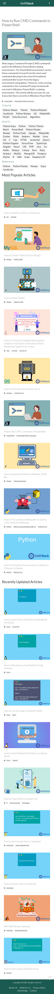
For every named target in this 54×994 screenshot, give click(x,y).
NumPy (9, 973)
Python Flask (19, 133)
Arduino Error (19, 393)
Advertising (22, 990)
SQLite (6, 157)
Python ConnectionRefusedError (25, 527)
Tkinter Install (18, 302)
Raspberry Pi (38, 157)
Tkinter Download (20, 481)
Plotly (16, 136)
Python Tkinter (36, 126)
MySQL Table (18, 259)
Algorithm (35, 116)
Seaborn (26, 136)
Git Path (13, 217)
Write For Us (25, 987)
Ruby (42, 150)
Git (35, 113)
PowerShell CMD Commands (24, 101)
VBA (19, 157)
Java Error (23, 351)
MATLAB (9, 931)
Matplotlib (45, 113)
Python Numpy (23, 113)
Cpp (15, 139)
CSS (24, 146)
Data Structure (19, 116)
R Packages (26, 803)
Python (22, 126)
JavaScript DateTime (22, 845)
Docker (6, 136)
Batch (6, 129)
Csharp (25, 150)
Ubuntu (15, 760)
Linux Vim (16, 627)
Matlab (36, 136)
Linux (45, 136)
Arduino (7, 153)
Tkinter (24, 110)
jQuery (46, 139)
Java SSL (14, 351)
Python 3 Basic (10, 110)
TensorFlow (27, 143)
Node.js (15, 150)
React (17, 146)
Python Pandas (33, 129)
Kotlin (6, 150)
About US (13, 987)
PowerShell (8, 101)
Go (45, 146)
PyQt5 (6, 116)
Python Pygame (10, 143)
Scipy (43, 166)
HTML (23, 139)
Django (32, 133)
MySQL (17, 153)
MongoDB (29, 153)
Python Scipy (9, 126)
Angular (7, 146)
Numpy (6, 133)
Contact (33, 990)
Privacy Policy (39, 987)
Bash (14, 715)
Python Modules (39, 110)
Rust (34, 150)
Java (39, 146)
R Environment (15, 803)
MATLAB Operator (21, 931)
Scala (27, 157)
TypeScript (41, 143)
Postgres (41, 153)
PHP (31, 146)
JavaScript (8, 113)
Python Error (42, 527)
